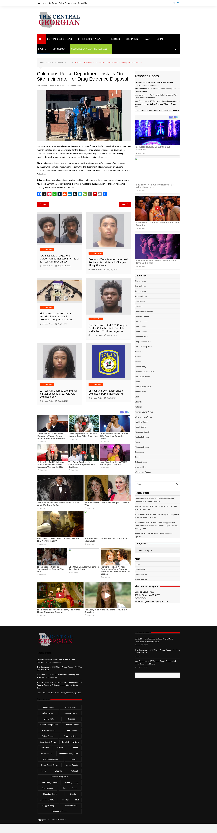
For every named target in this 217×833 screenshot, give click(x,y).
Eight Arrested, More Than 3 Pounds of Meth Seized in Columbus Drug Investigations (56, 316)
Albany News (140, 281)
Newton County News (144, 412)
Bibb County (140, 301)
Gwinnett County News (144, 372)
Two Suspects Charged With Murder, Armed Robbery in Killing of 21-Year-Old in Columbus (59, 258)
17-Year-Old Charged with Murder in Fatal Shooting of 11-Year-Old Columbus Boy (58, 393)
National (138, 407)
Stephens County (142, 447)
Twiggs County (141, 462)
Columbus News (74, 86)
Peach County (141, 427)
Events (138, 356)
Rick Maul (43, 86)
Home (39, 3)
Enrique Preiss (47, 266)
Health (147, 39)
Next (124, 204)
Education (132, 39)
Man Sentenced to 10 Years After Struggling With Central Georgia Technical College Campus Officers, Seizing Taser (157, 104)
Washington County (143, 472)
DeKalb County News (144, 346)
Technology (59, 49)
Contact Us (82, 3)
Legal (160, 39)
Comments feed (141, 574)
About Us (47, 3)
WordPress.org (141, 579)
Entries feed (140, 569)
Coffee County (141, 331)
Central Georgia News (59, 39)
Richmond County (142, 432)
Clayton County (141, 321)
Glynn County (140, 367)
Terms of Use (70, 3)
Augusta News (141, 296)
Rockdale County (142, 437)
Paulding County (141, 422)
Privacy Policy (58, 3)
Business (115, 39)
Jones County (140, 392)
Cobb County (140, 326)
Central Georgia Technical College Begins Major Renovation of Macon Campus (154, 499)
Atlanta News (140, 291)
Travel (137, 457)
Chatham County (142, 316)
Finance (138, 362)
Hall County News (142, 377)
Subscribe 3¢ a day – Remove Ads (89, 49)
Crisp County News (143, 341)
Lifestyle (138, 402)
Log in (137, 564)
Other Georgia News (89, 39)
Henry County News (143, 387)
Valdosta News (141, 467)
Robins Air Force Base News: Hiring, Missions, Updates (157, 110)
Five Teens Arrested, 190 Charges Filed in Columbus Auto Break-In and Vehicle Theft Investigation (108, 328)
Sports (42, 49)
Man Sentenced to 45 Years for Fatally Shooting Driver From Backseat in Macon (157, 515)
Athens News (140, 286)
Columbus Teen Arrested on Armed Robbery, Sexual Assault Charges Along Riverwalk (108, 262)
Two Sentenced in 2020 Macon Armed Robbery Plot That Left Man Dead (156, 507)
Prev (44, 204)
